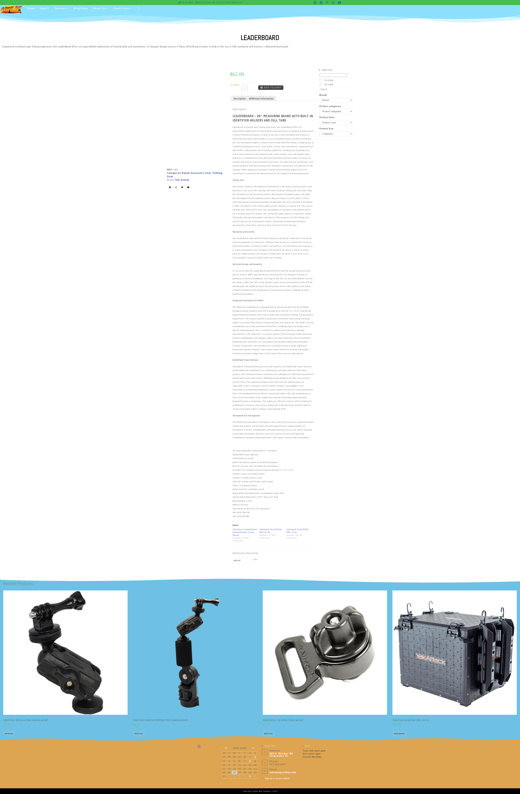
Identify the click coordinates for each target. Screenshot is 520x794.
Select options (399, 733)
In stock (329, 80)
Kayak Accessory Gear (196, 172)
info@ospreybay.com (282, 772)
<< (226, 747)
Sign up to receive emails (277, 778)
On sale (328, 84)
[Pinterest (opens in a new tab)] (327, 2)
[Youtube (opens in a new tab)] (338, 2)
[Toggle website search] (139, 8)
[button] (170, 187)
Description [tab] (240, 98)
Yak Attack (182, 179)
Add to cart (272, 87)
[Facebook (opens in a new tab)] (321, 2)
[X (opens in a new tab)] (315, 2)
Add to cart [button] (9, 733)
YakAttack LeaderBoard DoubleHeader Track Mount (245, 532)
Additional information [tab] (261, 98)
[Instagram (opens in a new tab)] (333, 2)
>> (253, 747)
